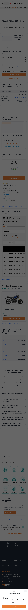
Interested (14, 607)
